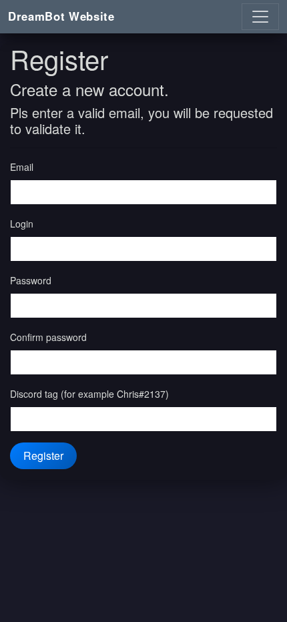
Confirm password (48, 337)
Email (21, 167)
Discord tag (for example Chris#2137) (89, 393)
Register (43, 455)
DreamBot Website (61, 16)
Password (30, 280)
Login (21, 223)
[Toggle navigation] (260, 16)
